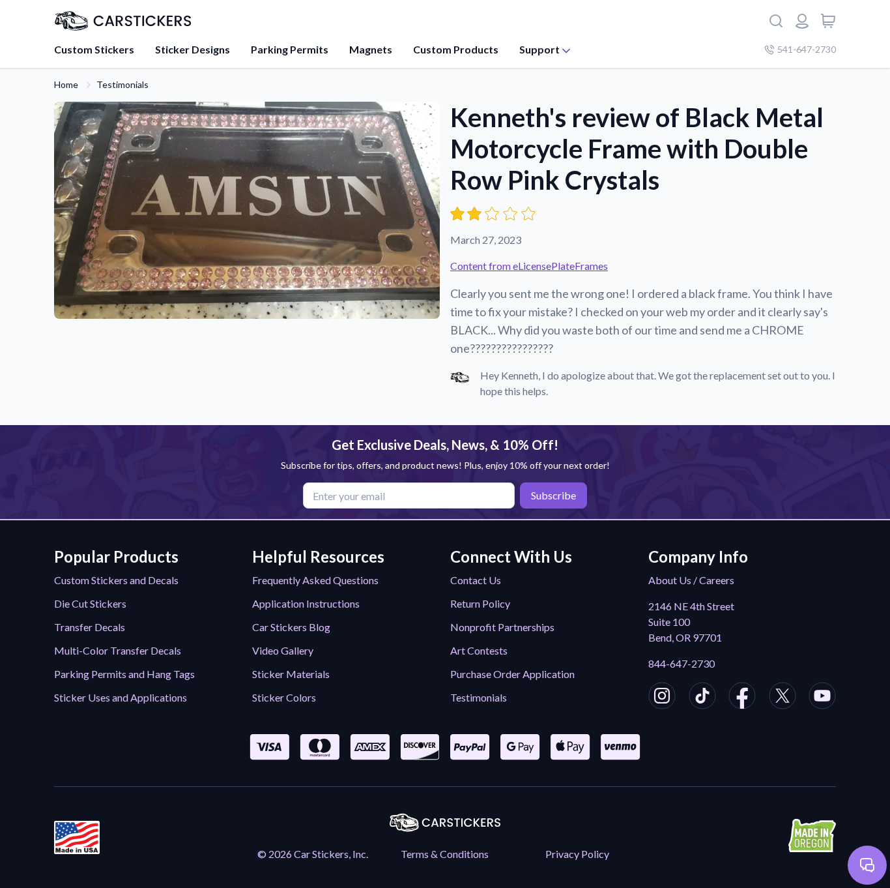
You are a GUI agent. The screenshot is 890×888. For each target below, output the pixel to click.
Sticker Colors (284, 697)
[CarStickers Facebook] (742, 697)
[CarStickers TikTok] (702, 697)
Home (66, 84)
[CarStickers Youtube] (822, 697)
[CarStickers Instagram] (662, 697)
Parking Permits (289, 49)
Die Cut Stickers (90, 603)
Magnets (370, 49)
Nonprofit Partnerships (502, 627)
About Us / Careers (691, 580)
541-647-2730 (806, 49)
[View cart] (828, 21)
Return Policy (480, 603)
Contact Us (475, 580)
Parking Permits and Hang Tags (124, 674)
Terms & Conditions (445, 854)
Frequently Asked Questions (315, 580)
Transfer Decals (89, 627)
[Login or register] (802, 21)
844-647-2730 (681, 663)
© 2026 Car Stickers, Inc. (312, 854)
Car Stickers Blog (291, 627)
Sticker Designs (192, 49)
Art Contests (479, 650)
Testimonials (122, 84)
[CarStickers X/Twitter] (782, 697)
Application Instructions (306, 603)
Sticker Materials (291, 674)
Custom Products (455, 49)
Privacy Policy (577, 854)
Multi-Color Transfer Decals (117, 650)
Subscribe (553, 495)
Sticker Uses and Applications (120, 697)
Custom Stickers (94, 49)
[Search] (776, 21)
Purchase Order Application (512, 674)
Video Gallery (282, 650)
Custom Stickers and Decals (116, 580)
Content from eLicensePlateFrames (529, 265)
